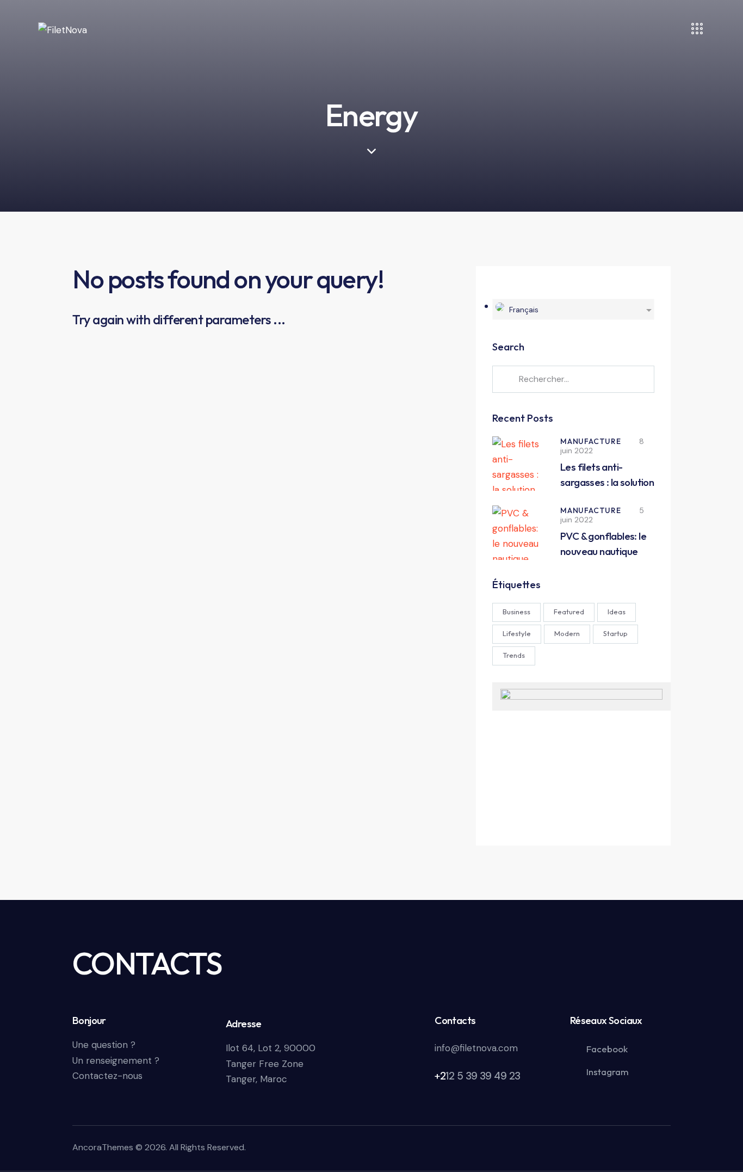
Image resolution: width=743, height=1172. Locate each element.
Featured (569, 611)
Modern (567, 633)
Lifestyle (517, 633)
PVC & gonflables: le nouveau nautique (603, 543)
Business (516, 611)
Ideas (617, 611)
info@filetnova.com (476, 1048)
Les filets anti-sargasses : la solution (607, 474)
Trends (514, 655)
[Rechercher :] (573, 379)
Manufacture (590, 441)
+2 (440, 1076)
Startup (615, 633)
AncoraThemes (102, 1147)
